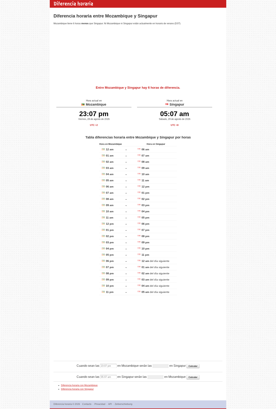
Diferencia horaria (73, 3)
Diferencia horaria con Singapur (77, 389)
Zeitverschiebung (123, 404)
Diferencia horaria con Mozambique (79, 385)
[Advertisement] (138, 54)
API (110, 404)
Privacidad (99, 404)
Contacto (86, 404)
